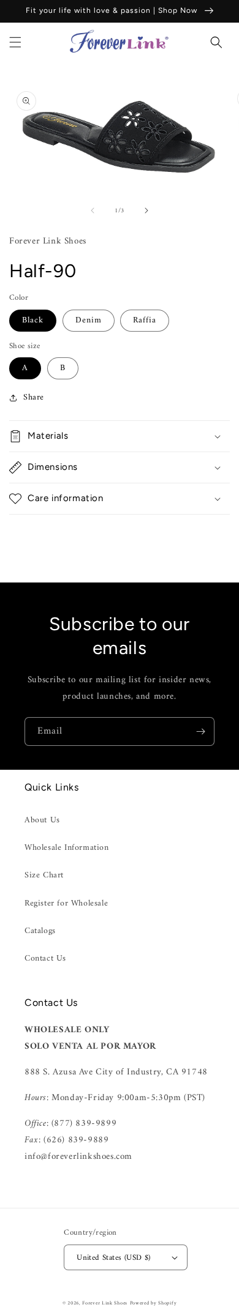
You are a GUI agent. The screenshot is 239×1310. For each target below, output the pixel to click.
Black (33, 320)
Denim (88, 320)
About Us (42, 820)
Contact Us (45, 958)
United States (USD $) (113, 1258)
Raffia (144, 320)
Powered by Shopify (153, 1303)
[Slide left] (92, 210)
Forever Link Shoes (104, 1303)
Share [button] (33, 397)
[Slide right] (146, 210)
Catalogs (40, 931)
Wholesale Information (67, 847)
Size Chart (44, 875)
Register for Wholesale (66, 903)
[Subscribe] (200, 731)
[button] (15, 42)
